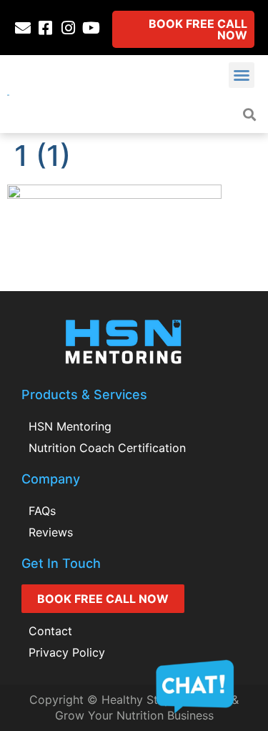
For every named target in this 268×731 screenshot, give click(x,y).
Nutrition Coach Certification (107, 448)
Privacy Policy (67, 652)
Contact (50, 631)
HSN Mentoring (70, 426)
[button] (241, 75)
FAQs (42, 511)
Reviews (51, 532)
